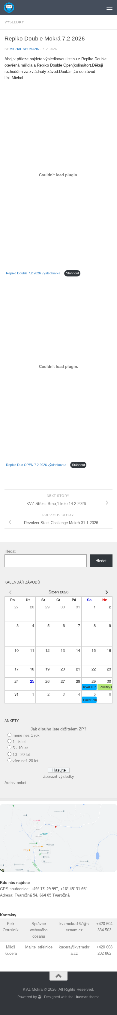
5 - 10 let (20, 748)
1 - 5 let (19, 741)
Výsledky (14, 22)
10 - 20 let (21, 754)
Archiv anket (15, 783)
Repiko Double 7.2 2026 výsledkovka (33, 273)
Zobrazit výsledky (58, 776)
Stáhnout (72, 273)
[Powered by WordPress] (39, 997)
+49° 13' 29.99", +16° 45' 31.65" (59, 889)
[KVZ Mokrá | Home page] (10, 7)
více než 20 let (25, 761)
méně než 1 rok (26, 735)
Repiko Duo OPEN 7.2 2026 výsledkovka (36, 465)
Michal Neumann (24, 49)
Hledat (10, 551)
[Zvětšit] (109, 812)
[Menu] (109, 7)
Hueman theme (87, 997)
